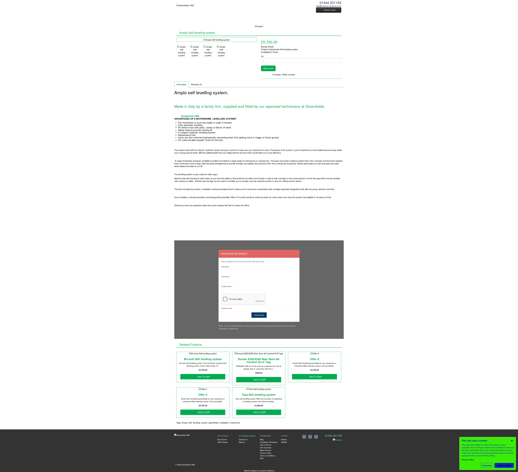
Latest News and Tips (293, 19)
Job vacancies (265, 447)
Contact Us (314, 19)
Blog (261, 439)
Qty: (262, 56)
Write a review (288, 74)
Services (205, 19)
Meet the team (265, 450)
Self (190, 422)
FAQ (274, 19)
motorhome (235, 422)
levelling (196, 422)
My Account (222, 439)
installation (224, 422)
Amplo (271, 46)
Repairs (219, 19)
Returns (242, 442)
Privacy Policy (265, 453)
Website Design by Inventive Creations (259, 470)
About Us (191, 19)
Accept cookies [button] (504, 465)
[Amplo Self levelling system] (216, 39)
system (204, 422)
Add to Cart (268, 68)
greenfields (213, 422)
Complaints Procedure (268, 442)
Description (181, 84)
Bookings (262, 19)
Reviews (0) (196, 84)
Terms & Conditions (267, 455)
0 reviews (276, 74)
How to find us (265, 445)
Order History (222, 442)
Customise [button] (487, 465)
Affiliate (284, 442)
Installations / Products (240, 19)
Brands (284, 439)
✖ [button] (512, 440)
